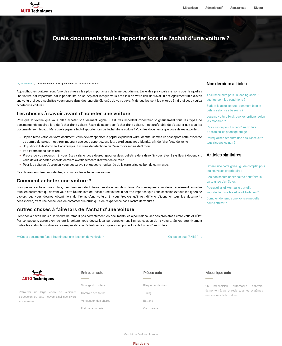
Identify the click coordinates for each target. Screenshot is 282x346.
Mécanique (190, 8)
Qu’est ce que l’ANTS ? (183, 237)
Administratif (214, 8)
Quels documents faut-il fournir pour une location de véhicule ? (62, 237)
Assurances (238, 8)
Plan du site (141, 343)
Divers (258, 8)
